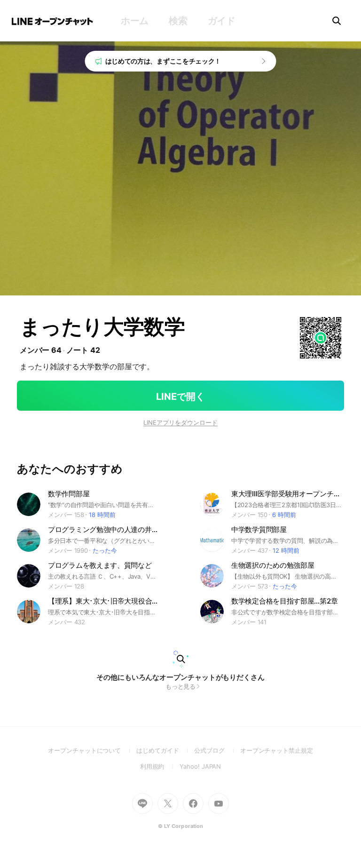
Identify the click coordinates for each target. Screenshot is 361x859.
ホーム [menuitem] (135, 20)
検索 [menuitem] (178, 20)
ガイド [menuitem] (221, 20)
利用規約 (160, 766)
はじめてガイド (165, 750)
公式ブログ (217, 750)
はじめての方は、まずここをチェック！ (163, 61)
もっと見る (180, 686)
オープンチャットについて (92, 750)
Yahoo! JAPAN (200, 766)
